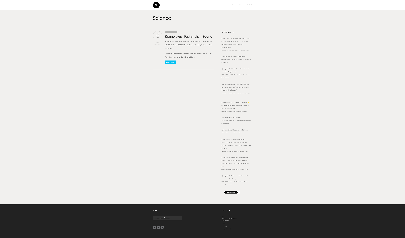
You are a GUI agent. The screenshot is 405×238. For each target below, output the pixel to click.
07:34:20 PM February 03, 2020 (229, 169)
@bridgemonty (225, 56)
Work (233, 5)
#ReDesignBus (225, 47)
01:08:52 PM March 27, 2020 (228, 111)
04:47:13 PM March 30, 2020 (228, 93)
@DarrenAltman (228, 102)
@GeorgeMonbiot (228, 158)
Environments (168, 32)
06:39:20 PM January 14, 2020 (228, 181)
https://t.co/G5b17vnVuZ (240, 130)
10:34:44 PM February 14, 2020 (229, 133)
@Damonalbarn (226, 84)
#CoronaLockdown (235, 105)
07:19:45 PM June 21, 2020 (228, 59)
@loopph (244, 142)
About (241, 5)
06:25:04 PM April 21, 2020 (228, 74)
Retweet (224, 52)
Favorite (226, 52)
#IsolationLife (245, 105)
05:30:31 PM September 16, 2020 (229, 50)
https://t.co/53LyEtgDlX (228, 108)
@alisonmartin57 (240, 139)
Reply (222, 52)
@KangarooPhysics (229, 139)
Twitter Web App (242, 93)
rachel (157, 42)
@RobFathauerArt (226, 142)
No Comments (157, 44)
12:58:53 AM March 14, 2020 (228, 120)
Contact (249, 5)
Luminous (175, 32)
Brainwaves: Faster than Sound (188, 37)
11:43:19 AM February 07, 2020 (229, 151)
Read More (170, 62)
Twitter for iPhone (244, 50)
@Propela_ (226, 38)
